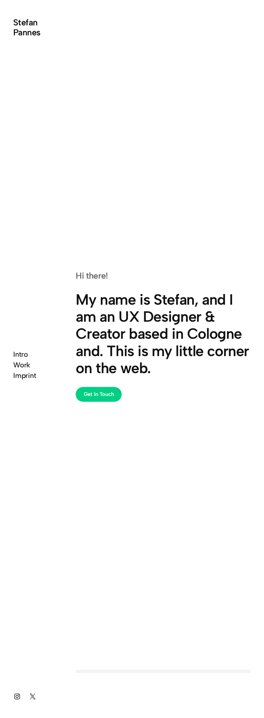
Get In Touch (99, 394)
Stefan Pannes (27, 27)
